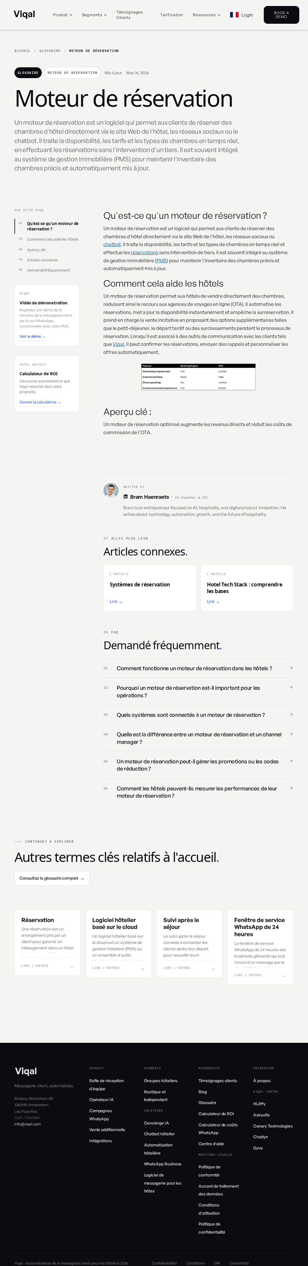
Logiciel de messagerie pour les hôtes (163, 1182)
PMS (161, 260)
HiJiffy (259, 1103)
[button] (62, 15)
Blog (203, 1091)
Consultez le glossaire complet (52, 878)
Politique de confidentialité (212, 1227)
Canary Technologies (273, 1125)
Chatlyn (260, 1136)
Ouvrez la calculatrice (40, 402)
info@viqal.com (27, 1123)
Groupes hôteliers (161, 1080)
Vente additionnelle (107, 1129)
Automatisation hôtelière (158, 1148)
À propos (261, 1080)
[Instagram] (283, 1263)
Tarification (171, 14)
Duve (258, 1147)
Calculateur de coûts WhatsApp (218, 1128)
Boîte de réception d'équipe (106, 1084)
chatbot (112, 244)
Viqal (118, 344)
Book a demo (281, 15)
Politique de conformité (209, 1170)
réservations (144, 252)
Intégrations (100, 1140)
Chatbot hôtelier (159, 1133)
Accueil (22, 51)
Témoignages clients (129, 15)
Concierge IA (156, 1122)
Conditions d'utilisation (209, 1209)
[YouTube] (291, 1263)
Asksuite (261, 1114)
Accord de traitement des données (219, 1190)
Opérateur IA (101, 1099)
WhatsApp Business (163, 1163)
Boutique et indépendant (156, 1095)
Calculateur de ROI (216, 1113)
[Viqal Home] (24, 14)
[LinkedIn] (125, 496)
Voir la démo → (33, 336)
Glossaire (50, 51)
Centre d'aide (211, 1143)
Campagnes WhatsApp (100, 1114)
